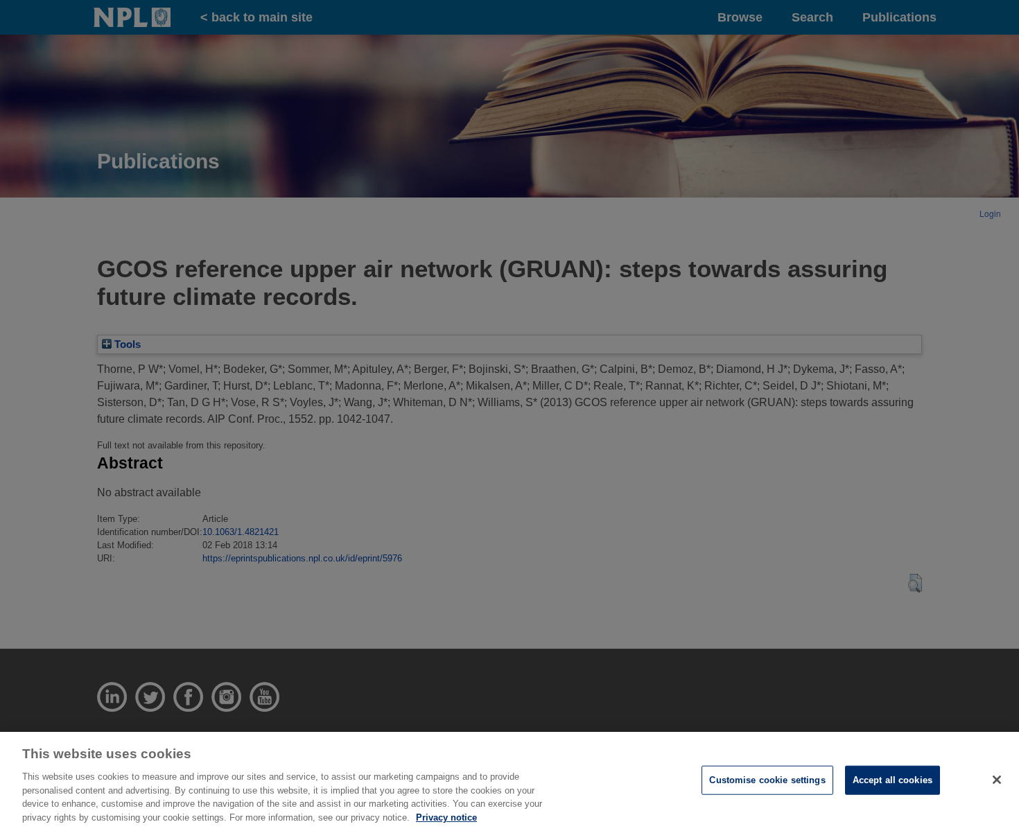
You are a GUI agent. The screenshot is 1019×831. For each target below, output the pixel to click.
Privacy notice (446, 817)
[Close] (997, 779)
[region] (509, 781)
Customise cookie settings (767, 780)
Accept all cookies (892, 780)
